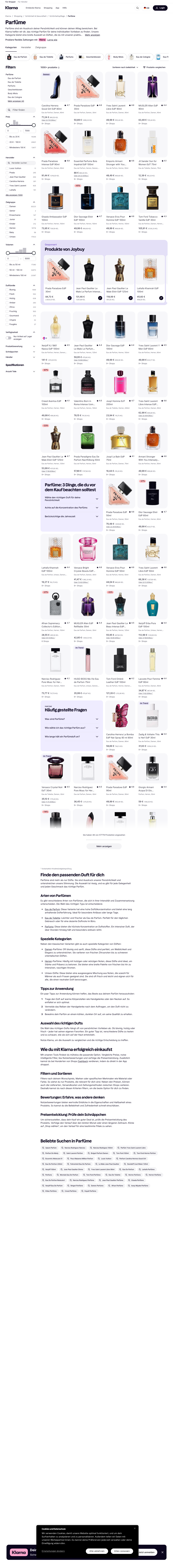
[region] (87, 1541)
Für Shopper (10, 2)
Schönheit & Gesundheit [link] (35, 16)
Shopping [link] (18, 16)
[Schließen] (135, 1528)
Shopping (48, 8)
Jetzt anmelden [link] (146, 1552)
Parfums (11, 86)
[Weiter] (164, 57)
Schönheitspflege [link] (57, 16)
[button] (147, 8)
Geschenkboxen (15, 90)
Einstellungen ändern (53, 1551)
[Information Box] (58, 67)
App (57, 8)
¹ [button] (49, 120)
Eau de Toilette (14, 82)
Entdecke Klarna (33, 8)
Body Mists (13, 93)
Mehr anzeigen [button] (104, 846)
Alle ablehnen (96, 1551)
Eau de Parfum (14, 78)
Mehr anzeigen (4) (16, 101)
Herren (48, 961)
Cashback (83, 1061)
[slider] (8, 125)
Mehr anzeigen (92, 35)
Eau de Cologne (15, 97)
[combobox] (125, 67)
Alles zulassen (122, 1551)
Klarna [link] (8, 16)
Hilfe (64, 8)
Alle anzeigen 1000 (14, 195)
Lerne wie (52, 39)
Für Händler (22, 2)
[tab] (11, 47)
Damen (48, 949)
